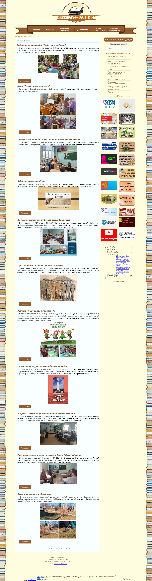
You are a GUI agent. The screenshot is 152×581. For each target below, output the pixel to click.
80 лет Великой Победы (98, 29)
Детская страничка (114, 29)
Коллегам (111, 76)
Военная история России (117, 66)
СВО (109, 69)
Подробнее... (25, 81)
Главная (36, 29)
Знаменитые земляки (116, 61)
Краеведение (81, 29)
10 (69, 548)
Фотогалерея (113, 89)
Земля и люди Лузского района (116, 57)
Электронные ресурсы (116, 86)
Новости (50, 29)
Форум (110, 92)
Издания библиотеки (116, 79)
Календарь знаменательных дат (116, 83)
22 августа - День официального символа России (123, 257)
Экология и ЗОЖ (113, 64)
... (56, 548)
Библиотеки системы (65, 29)
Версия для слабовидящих (118, 39)
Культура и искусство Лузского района (116, 73)
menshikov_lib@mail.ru (60, 564)
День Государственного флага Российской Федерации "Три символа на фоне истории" (123, 269)
